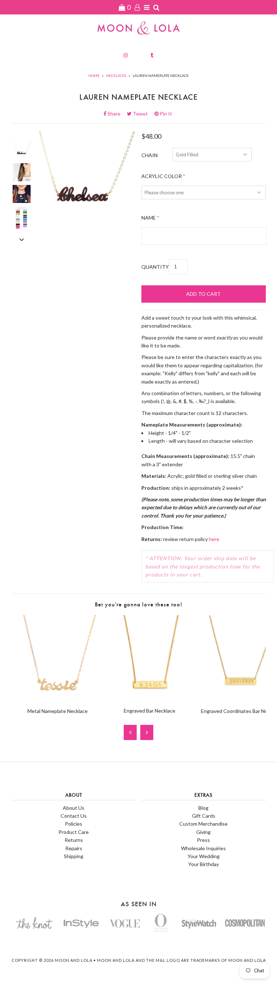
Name (148, 218)
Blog (203, 808)
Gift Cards (203, 816)
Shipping (73, 856)
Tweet (142, 114)
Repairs (73, 848)
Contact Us (74, 816)
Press (203, 840)
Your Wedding (204, 856)
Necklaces (116, 75)
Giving (203, 832)
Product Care (73, 832)
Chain (149, 155)
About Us (73, 808)
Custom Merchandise (203, 824)
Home (94, 75)
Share (116, 114)
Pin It (165, 114)
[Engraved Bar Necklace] (149, 698)
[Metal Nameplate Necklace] (57, 698)
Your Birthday (203, 864)
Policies (73, 824)
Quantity (155, 267)
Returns (74, 840)
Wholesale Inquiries (203, 848)
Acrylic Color (161, 176)
